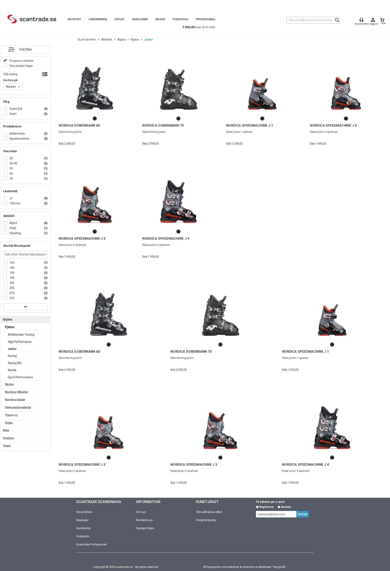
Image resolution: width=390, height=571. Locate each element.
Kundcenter (83, 528)
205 (11, 288)
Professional (206, 19)
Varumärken (98, 19)
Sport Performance (20, 377)
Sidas (9, 423)
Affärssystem (212, 567)
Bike (6, 430)
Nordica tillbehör (16, 392)
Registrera (266, 507)
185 (11, 267)
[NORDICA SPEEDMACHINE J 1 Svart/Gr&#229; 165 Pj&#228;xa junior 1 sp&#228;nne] (262, 83)
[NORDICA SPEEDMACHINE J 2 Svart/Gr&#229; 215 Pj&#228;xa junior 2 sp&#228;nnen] (346, 83)
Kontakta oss (144, 520)
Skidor (9, 384)
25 (11, 158)
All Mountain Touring (21, 334)
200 (11, 282)
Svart (12, 113)
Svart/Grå (15, 108)
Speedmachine (19, 138)
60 (11, 173)
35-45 (13, 163)
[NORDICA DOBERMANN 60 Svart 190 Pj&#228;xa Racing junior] (95, 83)
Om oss (160, 19)
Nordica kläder (15, 400)
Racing (12, 356)
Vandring (15, 233)
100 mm (14, 203)
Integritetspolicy (206, 520)
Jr (10, 198)
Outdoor (8, 438)
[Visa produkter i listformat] (44, 74)
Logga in (373, 20)
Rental (12, 370)
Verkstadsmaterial (18, 407)
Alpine (121, 39)
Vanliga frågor (145, 528)
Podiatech (180, 19)
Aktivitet (74, 19)
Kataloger (139, 19)
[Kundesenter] (361, 20)
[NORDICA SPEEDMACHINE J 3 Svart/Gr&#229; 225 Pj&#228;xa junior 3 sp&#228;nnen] (95, 196)
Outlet (120, 19)
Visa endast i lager (21, 65)
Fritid (12, 228)
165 (11, 262)
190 (11, 272)
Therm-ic (11, 415)
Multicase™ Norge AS (272, 567)
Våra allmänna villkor (209, 512)
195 (11, 277)
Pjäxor (135, 39)
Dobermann (17, 133)
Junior (148, 39)
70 (11, 178)
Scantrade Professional (91, 544)
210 (11, 293)
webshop (233, 567)
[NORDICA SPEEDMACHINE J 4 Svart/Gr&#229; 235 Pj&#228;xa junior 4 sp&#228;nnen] (178, 196)
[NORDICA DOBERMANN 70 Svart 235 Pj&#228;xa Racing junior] (178, 83)
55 (11, 168)
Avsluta (286, 507)
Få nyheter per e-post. (270, 501)
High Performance (19, 341)
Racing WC (15, 363)
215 (11, 298)
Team (7, 446)
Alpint (13, 223)
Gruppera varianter (21, 60)
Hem (93, 39)
